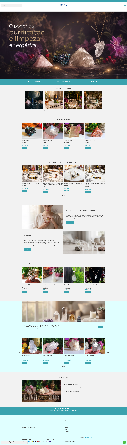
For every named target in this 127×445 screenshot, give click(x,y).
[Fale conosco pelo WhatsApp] (124, 442)
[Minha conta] (122, 5)
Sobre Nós (24, 420)
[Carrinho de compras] (125, 5)
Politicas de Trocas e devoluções (28, 427)
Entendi (11, 442)
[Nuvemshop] (70, 442)
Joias (74, 9)
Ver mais (70, 222)
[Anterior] (19, 101)
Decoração (81, 9)
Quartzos (68, 9)
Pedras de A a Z (59, 9)
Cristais (51, 9)
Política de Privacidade (26, 425)
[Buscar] (21, 5)
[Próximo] (108, 101)
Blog (22, 422)
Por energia (43, 9)
